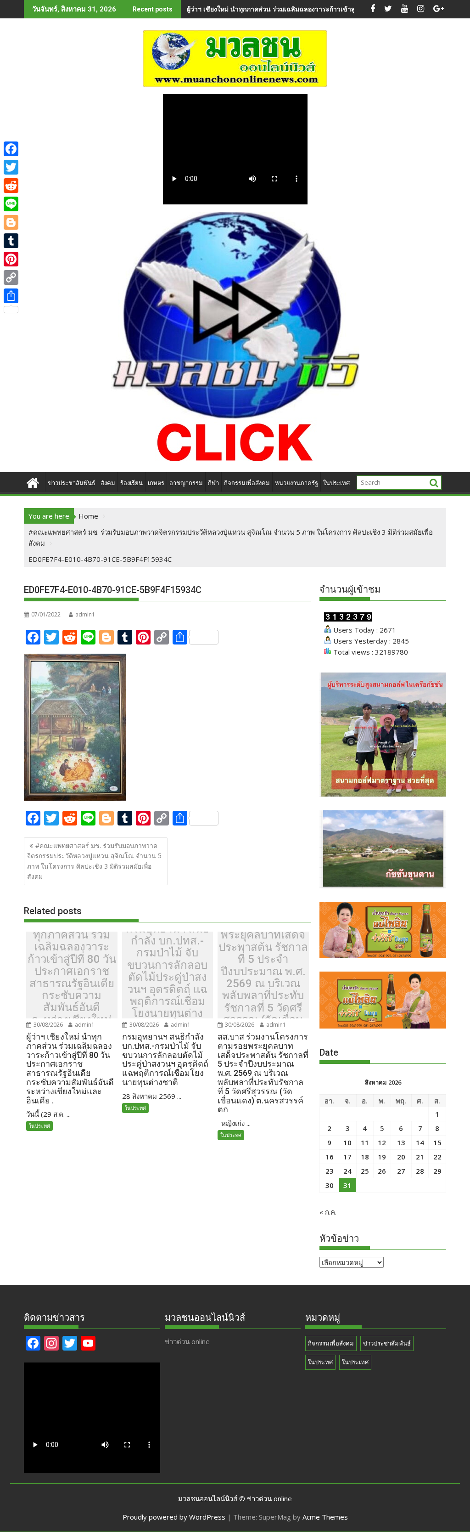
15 (437, 1142)
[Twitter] (11, 167)
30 (329, 1185)
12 (382, 1142)
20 (401, 1156)
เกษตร (156, 483)
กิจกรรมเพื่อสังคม (247, 483)
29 (437, 1171)
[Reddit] (11, 185)
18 (365, 1156)
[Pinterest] (11, 259)
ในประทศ (39, 1125)
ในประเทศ (336, 483)
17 (347, 1156)
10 (347, 1142)
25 (365, 1171)
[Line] (11, 204)
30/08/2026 (47, 1025)
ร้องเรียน (131, 483)
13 (401, 1142)
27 (401, 1171)
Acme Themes (325, 1516)
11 (365, 1142)
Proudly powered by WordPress (174, 1516)
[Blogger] (11, 222)
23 (329, 1171)
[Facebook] (11, 149)
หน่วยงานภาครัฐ (296, 483)
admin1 (85, 614)
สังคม (108, 483)
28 (420, 1171)
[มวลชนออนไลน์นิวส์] (33, 481)
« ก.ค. (327, 1211)
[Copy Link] (11, 277)
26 (382, 1171)
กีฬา (213, 483)
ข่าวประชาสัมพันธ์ (71, 483)
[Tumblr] (11, 241)
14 (420, 1142)
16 (329, 1156)
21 (420, 1156)
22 (437, 1156)
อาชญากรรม (186, 483)
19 (382, 1156)
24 (347, 1171)
